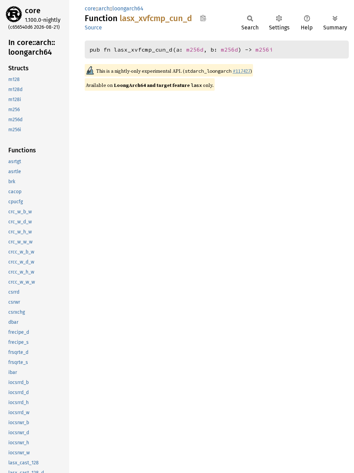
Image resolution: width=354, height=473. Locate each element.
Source (93, 27)
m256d (195, 49)
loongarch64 (127, 8)
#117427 (241, 71)
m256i (264, 49)
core (32, 10)
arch (104, 8)
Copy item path (203, 18)
